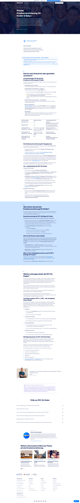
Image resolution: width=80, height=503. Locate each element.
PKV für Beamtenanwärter (20, 488)
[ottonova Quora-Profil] (45, 501)
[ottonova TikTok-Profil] (39, 501)
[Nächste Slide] (58, 448)
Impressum (54, 480)
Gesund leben (43, 483)
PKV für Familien (19, 490)
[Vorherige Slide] (56, 448)
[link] (26, 459)
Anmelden (43, 0)
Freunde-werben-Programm (33, 490)
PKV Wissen (42, 480)
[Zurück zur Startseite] (20, 2)
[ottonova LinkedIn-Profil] (34, 501)
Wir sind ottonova (43, 488)
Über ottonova (31, 480)
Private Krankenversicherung (21, 480)
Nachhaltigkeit (31, 483)
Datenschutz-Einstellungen (57, 483)
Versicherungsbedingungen (57, 485)
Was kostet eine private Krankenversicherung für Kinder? (33, 49)
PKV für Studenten (19, 485)
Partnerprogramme (31, 488)
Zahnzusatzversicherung (20, 495)
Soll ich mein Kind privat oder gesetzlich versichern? (32, 48)
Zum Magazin (43, 490)
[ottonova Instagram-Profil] (37, 501)
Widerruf (54, 490)
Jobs (29, 485)
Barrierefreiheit (37, 0)
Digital (42, 485)
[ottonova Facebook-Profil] (43, 501)
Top (23, 71)
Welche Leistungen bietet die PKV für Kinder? (31, 51)
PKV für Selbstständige (20, 483)
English (62, 0)
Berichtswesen (55, 488)
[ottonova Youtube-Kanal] (41, 501)
